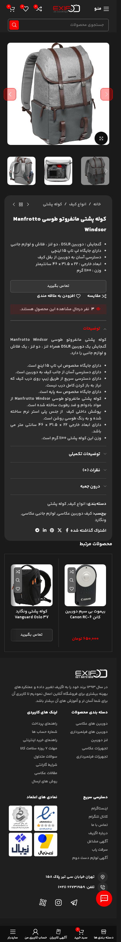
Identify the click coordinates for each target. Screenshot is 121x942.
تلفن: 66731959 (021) (76, 887)
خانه (97, 204)
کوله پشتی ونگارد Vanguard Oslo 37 (32, 614)
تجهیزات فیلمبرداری (92, 757)
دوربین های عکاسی (92, 724)
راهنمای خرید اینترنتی (40, 740)
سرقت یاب (100, 850)
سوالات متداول (45, 757)
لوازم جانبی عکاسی (39, 513)
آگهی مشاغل (97, 842)
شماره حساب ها (44, 732)
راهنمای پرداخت (44, 724)
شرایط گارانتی (46, 765)
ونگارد (100, 520)
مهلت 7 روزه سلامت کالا (38, 748)
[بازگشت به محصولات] (20, 204)
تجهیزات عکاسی (95, 748)
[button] (106, 94)
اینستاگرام (99, 809)
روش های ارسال (44, 781)
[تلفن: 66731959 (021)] (103, 887)
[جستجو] (14, 25)
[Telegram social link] (37, 530)
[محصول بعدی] (13, 204)
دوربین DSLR (72, 346)
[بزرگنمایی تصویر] (101, 138)
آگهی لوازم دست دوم (90, 858)
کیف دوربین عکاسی (74, 513)
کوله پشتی (52, 204)
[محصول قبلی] (27, 204)
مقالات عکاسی (45, 773)
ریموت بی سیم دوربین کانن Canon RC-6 (85, 614)
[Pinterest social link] (52, 530)
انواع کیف (77, 204)
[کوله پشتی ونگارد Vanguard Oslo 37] (32, 585)
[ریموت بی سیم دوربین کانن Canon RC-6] (85, 585)
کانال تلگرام (98, 817)
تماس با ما (99, 825)
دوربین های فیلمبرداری (89, 732)
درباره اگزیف (98, 833)
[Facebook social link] (66, 530)
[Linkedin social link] (44, 530)
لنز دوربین (99, 740)
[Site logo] (65, 9)
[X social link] (59, 530)
